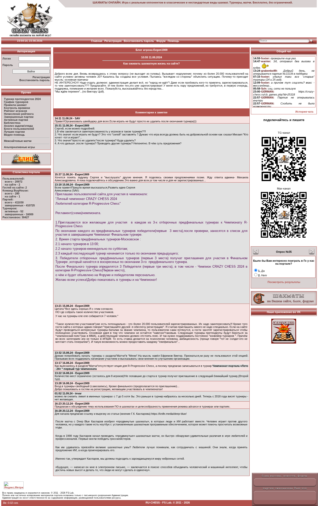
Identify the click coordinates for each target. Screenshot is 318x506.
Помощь (173, 40)
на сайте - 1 (12, 196)
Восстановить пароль (139, 40)
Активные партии (16, 119)
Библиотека (12, 122)
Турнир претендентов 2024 (22, 98)
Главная (96, 40)
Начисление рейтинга (19, 113)
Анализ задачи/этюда (18, 125)
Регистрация (112, 40)
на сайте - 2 (12, 184)
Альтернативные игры (19, 147)
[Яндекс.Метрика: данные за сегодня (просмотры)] (14, 485)
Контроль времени (17, 107)
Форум (160, 40)
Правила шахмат (15, 104)
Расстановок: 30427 (15, 217)
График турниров (16, 101)
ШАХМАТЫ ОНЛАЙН (106, 2)
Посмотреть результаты (284, 282)
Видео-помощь (14, 134)
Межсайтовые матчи (18, 140)
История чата (304, 111)
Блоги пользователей (19, 128)
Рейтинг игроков (15, 110)
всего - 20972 (13, 181)
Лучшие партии (14, 131)
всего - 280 (12, 193)
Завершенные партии (19, 116)
